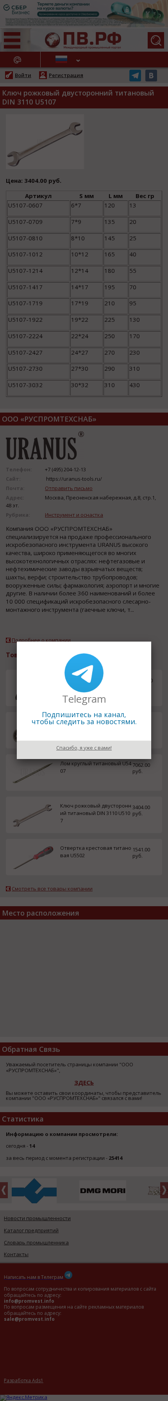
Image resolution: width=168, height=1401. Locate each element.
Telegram (84, 699)
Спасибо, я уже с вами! (84, 747)
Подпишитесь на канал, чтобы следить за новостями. (84, 718)
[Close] (151, 642)
